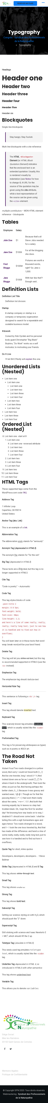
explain (29, 359)
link (25, 527)
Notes (28, 179)
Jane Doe (7, 252)
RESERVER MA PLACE (25, 3)
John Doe (7, 240)
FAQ (25, 492)
